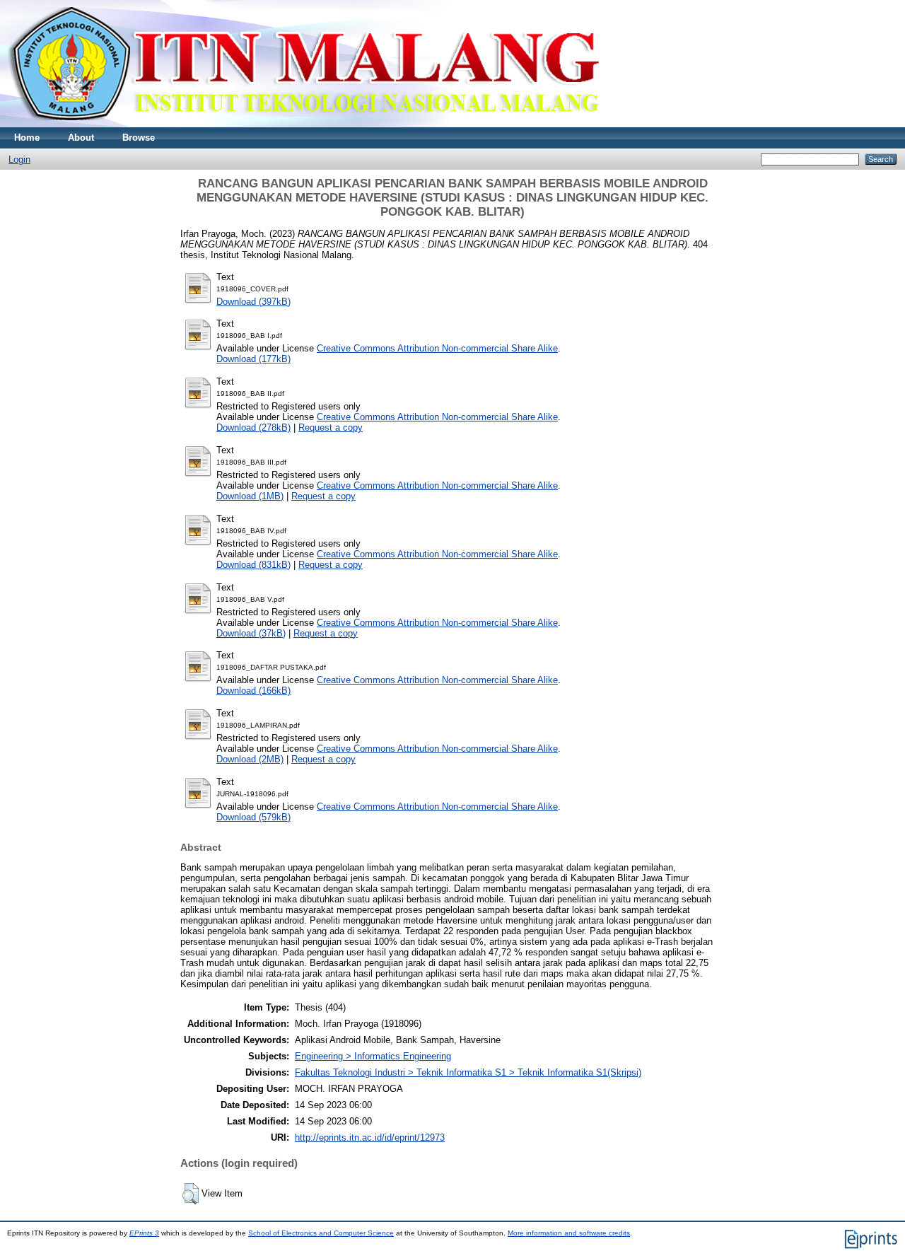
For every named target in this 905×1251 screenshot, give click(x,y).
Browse (138, 137)
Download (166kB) (253, 690)
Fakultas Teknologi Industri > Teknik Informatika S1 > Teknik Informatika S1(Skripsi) (468, 1072)
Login (19, 159)
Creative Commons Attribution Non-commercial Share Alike (437, 348)
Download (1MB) (250, 496)
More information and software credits (569, 1233)
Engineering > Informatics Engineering (373, 1056)
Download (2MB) (250, 759)
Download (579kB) (253, 817)
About (81, 137)
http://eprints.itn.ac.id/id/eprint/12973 (370, 1137)
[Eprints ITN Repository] (303, 124)
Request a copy (330, 427)
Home (27, 137)
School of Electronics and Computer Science (321, 1233)
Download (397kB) (253, 301)
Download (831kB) (253, 564)
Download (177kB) (253, 359)
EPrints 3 (144, 1233)
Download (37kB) (251, 633)
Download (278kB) (253, 427)
